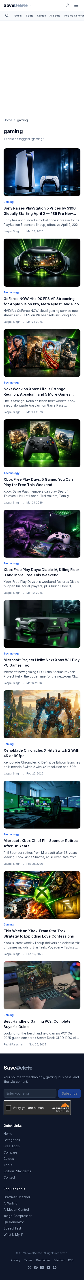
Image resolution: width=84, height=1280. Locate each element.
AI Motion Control (16, 1209)
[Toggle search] (7, 15)
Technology (11, 292)
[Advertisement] (42, 65)
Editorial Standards (17, 1171)
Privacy (15, 1260)
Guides (41, 15)
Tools (29, 15)
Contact (9, 1177)
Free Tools (12, 1146)
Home (8, 120)
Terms (28, 1260)
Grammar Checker (17, 1197)
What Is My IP (13, 1234)
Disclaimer (43, 1260)
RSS (70, 1260)
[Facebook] (36, 1267)
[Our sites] (30, 5)
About (8, 1165)
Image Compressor (18, 1216)
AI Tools (55, 15)
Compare (10, 1152)
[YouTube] (48, 1267)
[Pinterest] (54, 1267)
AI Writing (10, 1203)
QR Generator (14, 1222)
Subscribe (70, 1093)
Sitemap (59, 1260)
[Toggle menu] (76, 5)
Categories (12, 1140)
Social (18, 15)
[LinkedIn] (42, 1267)
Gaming (9, 202)
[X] (29, 1267)
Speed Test (12, 1228)
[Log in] (67, 5)
